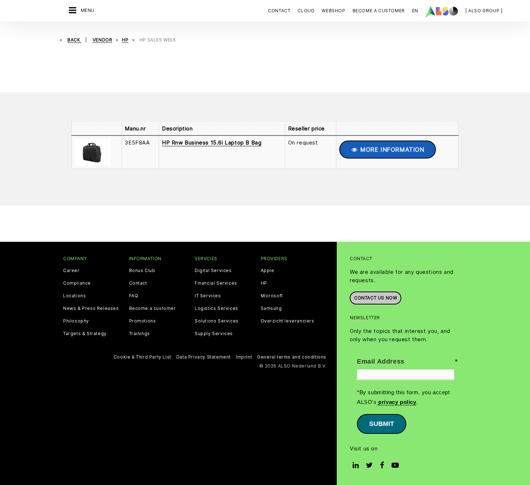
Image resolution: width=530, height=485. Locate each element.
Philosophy (76, 321)
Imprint (244, 357)
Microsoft (272, 295)
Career (71, 270)
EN (415, 10)
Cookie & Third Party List (142, 357)
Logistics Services (216, 308)
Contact (279, 10)
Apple (267, 270)
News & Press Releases (91, 308)
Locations (74, 295)
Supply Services (214, 333)
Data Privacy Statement (203, 357)
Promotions (142, 321)
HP (264, 283)
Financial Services (216, 283)
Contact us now (375, 298)
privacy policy (396, 402)
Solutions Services (217, 321)
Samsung (271, 308)
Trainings (139, 333)
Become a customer (152, 308)
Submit (381, 423)
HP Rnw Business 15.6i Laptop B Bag (211, 142)
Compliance (77, 283)
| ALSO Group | (484, 10)
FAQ (133, 295)
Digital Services (213, 270)
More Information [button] (391, 149)
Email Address (381, 361)
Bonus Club (142, 270)
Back (74, 40)
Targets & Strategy (85, 333)
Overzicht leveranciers (287, 321)
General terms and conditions (291, 357)
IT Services (208, 295)
